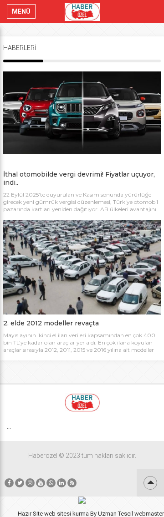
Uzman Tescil (115, 513)
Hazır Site (30, 513)
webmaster (149, 513)
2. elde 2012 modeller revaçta (51, 323)
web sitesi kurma (66, 513)
